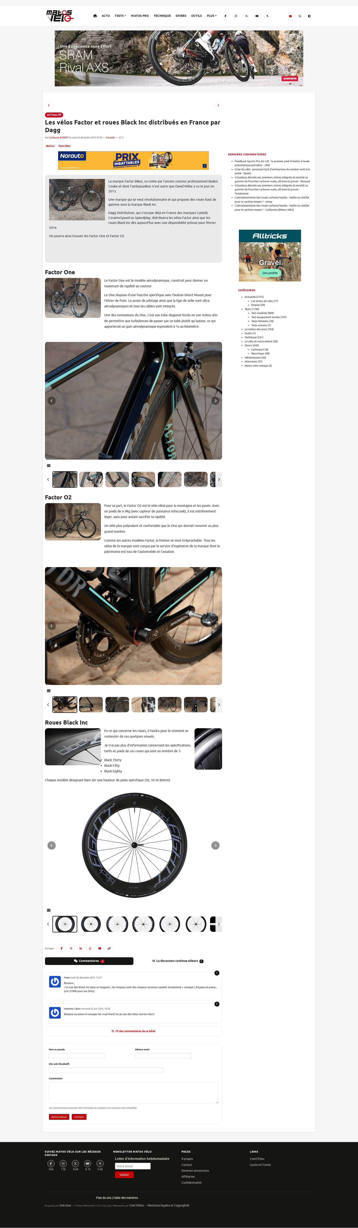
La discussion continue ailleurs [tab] (179, 961)
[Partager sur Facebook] (61, 948)
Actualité (110, 137)
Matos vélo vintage (256, 365)
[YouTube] (257, 16)
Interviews (251, 361)
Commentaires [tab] (90, 961)
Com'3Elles (136, 1205)
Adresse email (142, 1049)
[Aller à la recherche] (300, 16)
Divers (181, 16)
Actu (106, 16)
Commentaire (56, 1078)
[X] (246, 16)
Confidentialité (191, 1183)
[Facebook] (225, 16)
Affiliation (188, 1176)
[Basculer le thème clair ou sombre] (309, 16)
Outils (196, 16)
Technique (162, 16)
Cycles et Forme (260, 1165)
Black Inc (50, 146)
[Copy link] (109, 948)
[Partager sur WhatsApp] (90, 948)
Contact (186, 1165)
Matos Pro (140, 16)
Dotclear (65, 1205)
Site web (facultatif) (59, 1064)
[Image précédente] (51, 401)
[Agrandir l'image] (133, 401)
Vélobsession (253, 357)
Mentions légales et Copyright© (168, 1205)
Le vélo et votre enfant (258, 341)
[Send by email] (100, 948)
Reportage (257, 353)
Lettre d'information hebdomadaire (142, 1158)
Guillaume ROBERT (59, 137)
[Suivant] (218, 479)
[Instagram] (236, 16)
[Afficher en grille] (48, 465)
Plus (210, 16)
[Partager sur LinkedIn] (81, 948)
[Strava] (267, 16)
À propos (187, 1159)
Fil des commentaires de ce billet (135, 1031)
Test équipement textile (265, 317)
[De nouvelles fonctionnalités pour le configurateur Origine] (218, 105)
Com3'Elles (257, 1159)
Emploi (255, 305)
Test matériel (259, 313)
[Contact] (290, 16)
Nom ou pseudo (57, 1049)
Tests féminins (259, 321)
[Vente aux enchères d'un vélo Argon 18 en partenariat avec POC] (49, 105)
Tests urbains (259, 325)
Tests (119, 16)
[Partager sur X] (71, 948)
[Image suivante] (215, 401)
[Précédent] (48, 479)
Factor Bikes (64, 146)
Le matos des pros (256, 329)
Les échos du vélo (262, 301)
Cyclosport (258, 349)
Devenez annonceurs (195, 1170)
